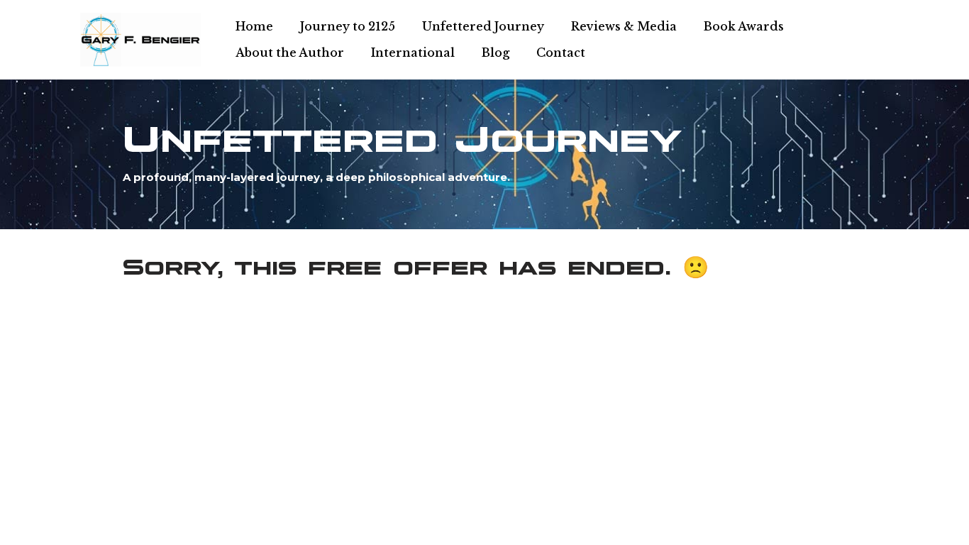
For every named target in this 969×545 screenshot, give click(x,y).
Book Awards (744, 26)
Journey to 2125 (347, 26)
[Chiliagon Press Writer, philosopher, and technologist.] (140, 40)
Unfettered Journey (483, 26)
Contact (560, 52)
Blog (495, 52)
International (413, 52)
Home (254, 26)
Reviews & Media (624, 26)
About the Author (290, 52)
